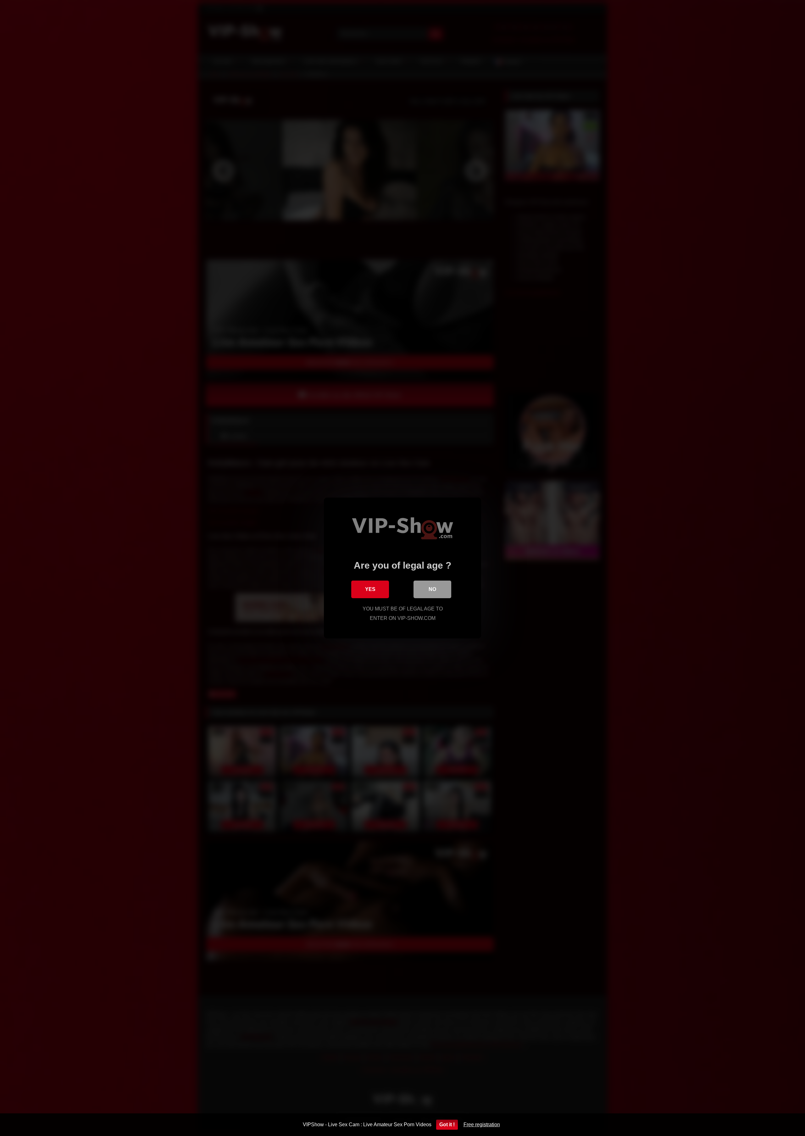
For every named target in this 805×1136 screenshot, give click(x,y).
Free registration (482, 1124)
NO (432, 589)
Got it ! (447, 1124)
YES (370, 589)
